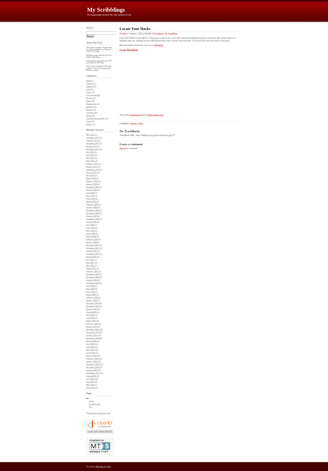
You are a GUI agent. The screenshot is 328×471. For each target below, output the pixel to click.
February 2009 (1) (93, 204)
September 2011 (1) (94, 149)
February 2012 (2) (93, 140)
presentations (136, 115)
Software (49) (91, 113)
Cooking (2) (91, 83)
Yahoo (140, 123)
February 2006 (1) (93, 297)
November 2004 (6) (94, 332)
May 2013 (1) (91, 135)
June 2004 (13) (92, 347)
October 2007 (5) (93, 251)
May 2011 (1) (91, 158)
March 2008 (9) (92, 236)
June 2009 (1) (91, 193)
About (91, 401)
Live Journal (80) (93, 95)
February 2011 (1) (93, 164)
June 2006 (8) (91, 289)
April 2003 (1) (92, 388)
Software (133, 123)
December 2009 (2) (94, 187)
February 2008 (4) (93, 239)
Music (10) (90, 101)
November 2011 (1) (94, 143)
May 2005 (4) (91, 315)
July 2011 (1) (91, 152)
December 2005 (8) (94, 303)
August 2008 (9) (92, 222)
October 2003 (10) (93, 370)
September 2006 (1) (94, 283)
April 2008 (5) (92, 233)
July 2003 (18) (92, 379)
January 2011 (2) (93, 167)
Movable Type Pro (103, 467)
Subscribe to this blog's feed (99, 413)
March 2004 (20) (93, 356)
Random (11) (91, 107)
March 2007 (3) (92, 268)
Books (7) (90, 81)
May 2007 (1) (91, 265)
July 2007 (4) (91, 260)
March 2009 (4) (92, 201)
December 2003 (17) (94, 364)
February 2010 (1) (93, 181)
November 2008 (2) (94, 213)
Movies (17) (91, 98)
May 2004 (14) (92, 350)
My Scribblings (106, 9)
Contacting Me (94, 404)
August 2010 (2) (92, 172)
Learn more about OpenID (100, 431)
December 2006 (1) (94, 274)
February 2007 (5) (93, 271)
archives (105, 68)
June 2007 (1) (91, 262)
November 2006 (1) (94, 277)
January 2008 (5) (93, 242)
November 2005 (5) (94, 306)
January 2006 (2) (93, 300)
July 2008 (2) (91, 225)
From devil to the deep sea (96, 61)
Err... (91, 407)
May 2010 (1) (91, 175)
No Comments (158, 33)
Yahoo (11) (90, 124)
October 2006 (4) (93, 280)
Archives (99, 130)
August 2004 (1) (92, 341)
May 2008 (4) (91, 231)
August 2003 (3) (92, 376)
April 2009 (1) (92, 199)
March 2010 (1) (92, 178)
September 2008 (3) (94, 219)
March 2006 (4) (92, 294)
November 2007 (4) (94, 248)
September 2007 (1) (94, 254)
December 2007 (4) (94, 245)
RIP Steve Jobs (92, 55)
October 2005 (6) (93, 309)
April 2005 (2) (92, 318)
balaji (124, 33)
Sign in (123, 148)
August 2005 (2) (92, 312)
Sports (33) (90, 115)
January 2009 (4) (93, 207)
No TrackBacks (171, 33)
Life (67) (89, 89)
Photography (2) (92, 104)
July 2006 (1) (91, 286)
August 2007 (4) (92, 257)
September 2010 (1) (94, 169)
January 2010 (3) (93, 184)
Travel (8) (90, 121)
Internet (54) (91, 86)
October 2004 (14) (93, 335)
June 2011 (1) (91, 155)
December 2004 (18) (94, 329)
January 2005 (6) (93, 326)
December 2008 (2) (94, 210)
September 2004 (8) (94, 338)
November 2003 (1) (94, 367)
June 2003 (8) (91, 382)
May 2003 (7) (91, 385)
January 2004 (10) (93, 361)
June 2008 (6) (91, 228)
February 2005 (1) (93, 324)
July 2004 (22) (92, 344)
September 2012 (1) (94, 137)
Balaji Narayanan (155, 115)
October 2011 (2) (93, 146)
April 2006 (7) (92, 292)
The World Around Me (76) (97, 118)
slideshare (158, 45)
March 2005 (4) (92, 321)
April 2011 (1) (92, 161)
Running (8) (91, 110)
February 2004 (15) (94, 358)
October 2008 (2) (93, 216)
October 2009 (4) (93, 190)
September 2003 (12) (94, 373)
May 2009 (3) (91, 196)
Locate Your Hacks (129, 50)
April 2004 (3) (92, 353)
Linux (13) (90, 92)
